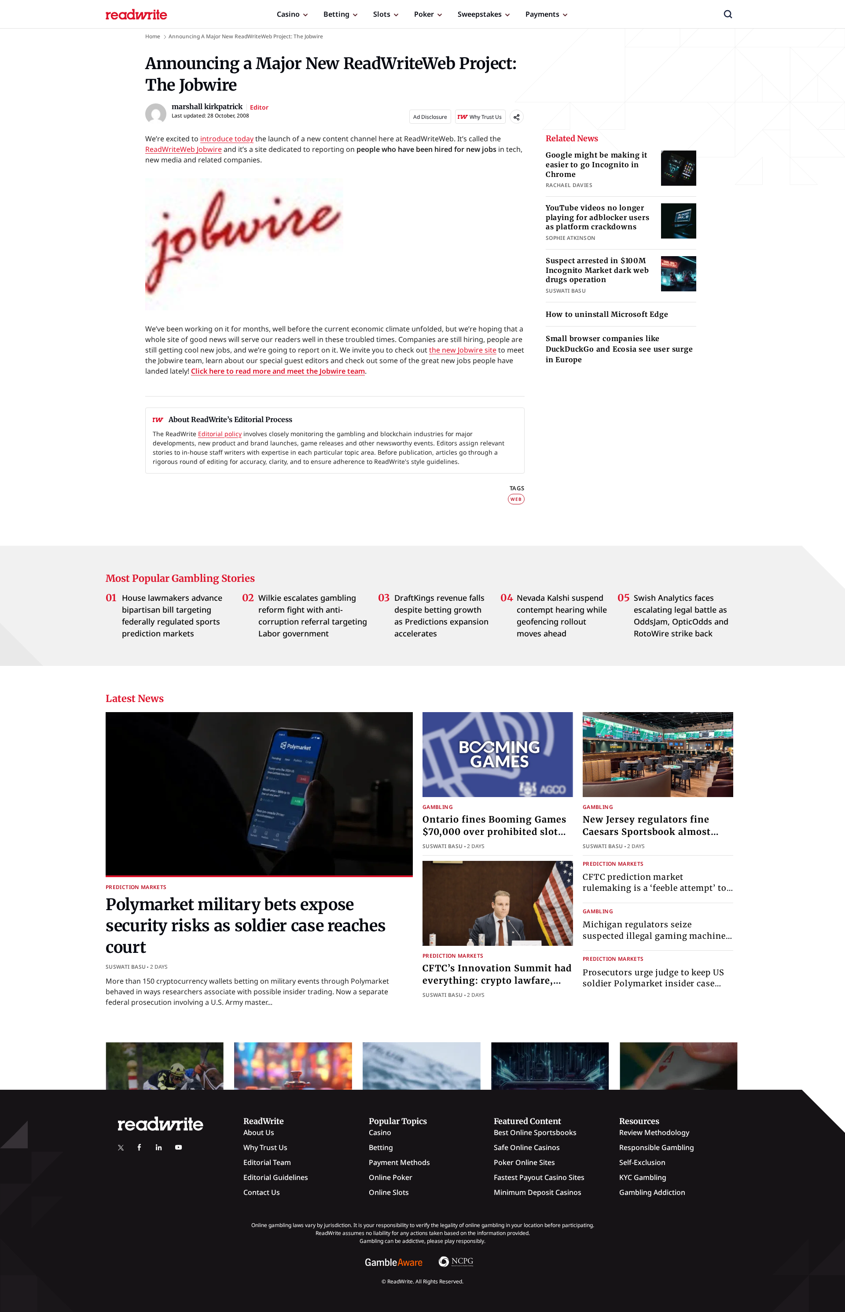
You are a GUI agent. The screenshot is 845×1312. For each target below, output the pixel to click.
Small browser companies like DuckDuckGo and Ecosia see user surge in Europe (619, 349)
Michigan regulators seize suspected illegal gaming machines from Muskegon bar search (656, 935)
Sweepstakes (480, 14)
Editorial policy (220, 434)
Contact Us (261, 1192)
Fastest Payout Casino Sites (539, 1177)
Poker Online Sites (524, 1162)
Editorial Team (267, 1162)
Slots (381, 14)
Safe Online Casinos (527, 1147)
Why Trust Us (265, 1147)
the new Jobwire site (462, 350)
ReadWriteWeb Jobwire (183, 149)
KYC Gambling (642, 1177)
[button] (728, 14)
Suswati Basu (126, 966)
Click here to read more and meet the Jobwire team (278, 371)
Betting (336, 14)
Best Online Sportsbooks (535, 1132)
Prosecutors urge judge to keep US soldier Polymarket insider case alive (653, 983)
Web (516, 499)
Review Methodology (654, 1132)
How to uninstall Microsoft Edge (607, 314)
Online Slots (389, 1192)
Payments (542, 14)
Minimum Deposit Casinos (537, 1192)
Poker (424, 14)
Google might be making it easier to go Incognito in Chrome (596, 164)
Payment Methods (399, 1162)
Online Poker (390, 1177)
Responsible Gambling (656, 1147)
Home (152, 36)
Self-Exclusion (642, 1162)
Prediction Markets (136, 887)
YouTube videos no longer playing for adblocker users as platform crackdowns (598, 217)
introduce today (227, 138)
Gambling (437, 807)
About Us (258, 1132)
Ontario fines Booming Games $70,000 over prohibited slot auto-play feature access (494, 831)
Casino (288, 14)
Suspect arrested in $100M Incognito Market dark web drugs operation (597, 270)
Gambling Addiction (652, 1192)
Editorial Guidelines (275, 1177)
